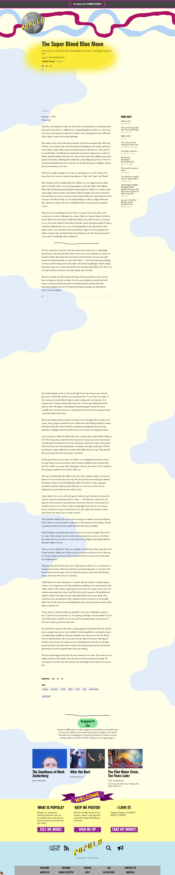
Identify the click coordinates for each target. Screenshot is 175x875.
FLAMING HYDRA (80, 738)
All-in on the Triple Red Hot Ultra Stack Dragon (130, 128)
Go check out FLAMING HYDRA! (87, 4)
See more (78, 61)
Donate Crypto (66, 872)
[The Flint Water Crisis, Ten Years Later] (125, 758)
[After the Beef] (87, 758)
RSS (66, 848)
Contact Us (130, 868)
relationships (93, 689)
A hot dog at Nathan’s (129, 151)
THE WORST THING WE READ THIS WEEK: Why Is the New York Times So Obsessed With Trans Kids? (130, 189)
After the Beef (80, 772)
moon (77, 689)
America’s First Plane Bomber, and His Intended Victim (129, 202)
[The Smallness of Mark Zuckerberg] (49, 758)
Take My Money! (124, 829)
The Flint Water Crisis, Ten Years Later (123, 774)
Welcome (44, 868)
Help (87, 872)
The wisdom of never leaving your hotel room (129, 143)
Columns (66, 868)
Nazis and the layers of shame (129, 169)
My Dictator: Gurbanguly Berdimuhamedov (127, 159)
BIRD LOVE (126, 136)
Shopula (130, 872)
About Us (44, 872)
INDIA (70, 689)
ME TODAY (46, 696)
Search (108, 848)
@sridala (59, 61)
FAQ (109, 868)
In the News (109, 872)
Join (120, 848)
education (54, 689)
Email (54, 848)
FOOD (63, 689)
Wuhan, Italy (126, 121)
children (45, 689)
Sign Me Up (87, 829)
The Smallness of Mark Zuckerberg (48, 774)
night (84, 689)
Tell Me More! (51, 829)
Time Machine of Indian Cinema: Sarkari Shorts (130, 177)
